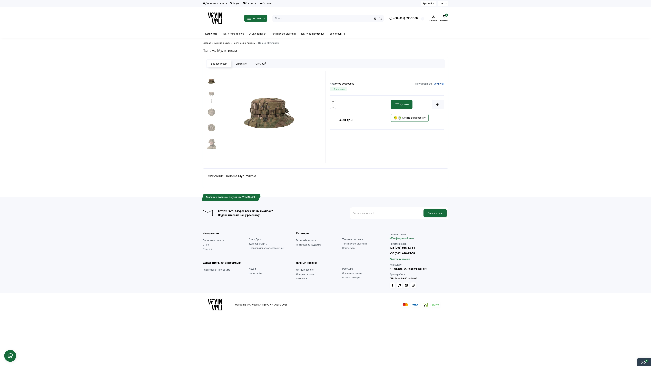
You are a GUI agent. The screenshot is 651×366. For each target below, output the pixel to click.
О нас (206, 244)
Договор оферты (258, 243)
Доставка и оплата (216, 3)
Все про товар (219, 63)
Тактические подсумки (308, 244)
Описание (241, 63)
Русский (427, 3)
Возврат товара (351, 277)
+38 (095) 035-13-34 (405, 18)
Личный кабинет (305, 269)
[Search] (380, 18)
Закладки (301, 278)
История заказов (305, 274)
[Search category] (375, 18)
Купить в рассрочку (413, 117)
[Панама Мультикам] (269, 116)
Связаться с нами (352, 273)
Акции (236, 3)
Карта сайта (255, 273)
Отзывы (267, 3)
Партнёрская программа (216, 269)
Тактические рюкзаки (354, 243)
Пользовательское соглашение (266, 248)
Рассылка (347, 268)
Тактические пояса (352, 239)
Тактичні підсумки (306, 240)
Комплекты (348, 248)
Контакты (251, 3)
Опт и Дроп (255, 239)
